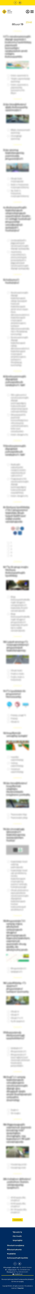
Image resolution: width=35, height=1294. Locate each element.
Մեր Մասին (17, 1236)
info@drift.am (18, 1274)
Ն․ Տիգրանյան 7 (12, 1270)
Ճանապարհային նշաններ (17, 1258)
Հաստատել (17, 1220)
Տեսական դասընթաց (15, 1245)
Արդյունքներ (17, 1240)
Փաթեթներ (11, 1254)
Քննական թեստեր (14, 1250)
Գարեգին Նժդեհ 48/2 (12, 1267)
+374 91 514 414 (26, 1267)
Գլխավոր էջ (17, 1232)
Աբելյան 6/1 (12, 1272)
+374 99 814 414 (24, 1270)
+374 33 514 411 (23, 1272)
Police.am (16, 1281)
